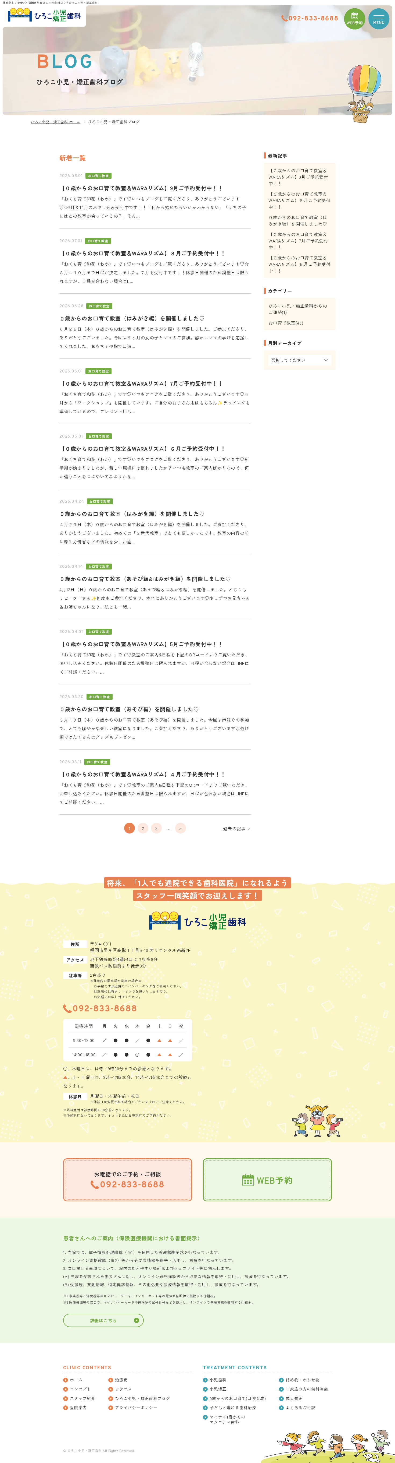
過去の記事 (237, 828)
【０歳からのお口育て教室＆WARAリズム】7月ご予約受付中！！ (141, 383)
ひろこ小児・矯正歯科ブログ (142, 1398)
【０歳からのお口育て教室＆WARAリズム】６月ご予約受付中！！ (142, 448)
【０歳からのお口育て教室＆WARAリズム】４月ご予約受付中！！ (142, 774)
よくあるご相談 (300, 1407)
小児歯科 (218, 1380)
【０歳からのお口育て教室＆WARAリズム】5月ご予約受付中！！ (141, 644)
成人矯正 (294, 1398)
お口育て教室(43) (285, 322)
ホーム (76, 1380)
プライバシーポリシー (136, 1407)
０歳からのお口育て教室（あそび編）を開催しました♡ (129, 709)
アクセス (123, 1389)
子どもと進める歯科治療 (233, 1407)
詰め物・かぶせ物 (302, 1380)
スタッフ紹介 (82, 1398)
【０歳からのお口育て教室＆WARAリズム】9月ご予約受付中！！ (141, 188)
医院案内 (78, 1407)
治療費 (121, 1380)
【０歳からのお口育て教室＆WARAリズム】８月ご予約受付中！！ (142, 253)
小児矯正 (218, 1389)
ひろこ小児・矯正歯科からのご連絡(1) (297, 309)
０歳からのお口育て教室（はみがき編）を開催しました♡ (132, 318)
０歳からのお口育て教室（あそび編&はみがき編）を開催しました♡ (145, 578)
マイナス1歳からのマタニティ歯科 (227, 1419)
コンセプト (80, 1389)
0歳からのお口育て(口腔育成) (238, 1398)
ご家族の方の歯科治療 (307, 1389)
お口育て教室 (98, 175)
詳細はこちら (103, 1320)
